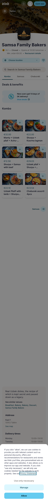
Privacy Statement (28, 473)
